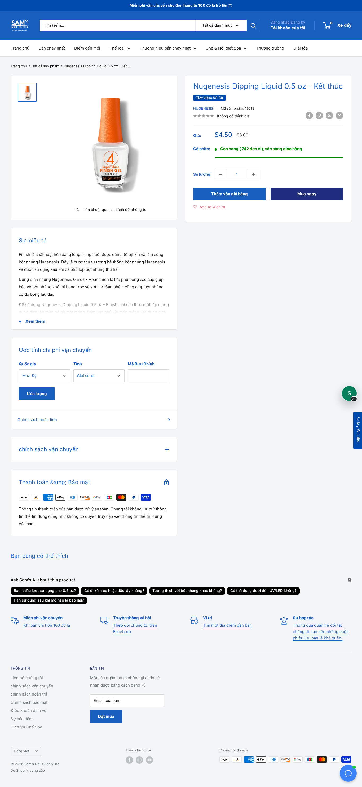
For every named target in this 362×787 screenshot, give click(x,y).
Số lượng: (202, 174)
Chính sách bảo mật (29, 702)
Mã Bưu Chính (141, 363)
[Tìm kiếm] (253, 25)
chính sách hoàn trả (29, 694)
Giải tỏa (300, 48)
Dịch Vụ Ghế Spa (26, 726)
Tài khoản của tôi (288, 27)
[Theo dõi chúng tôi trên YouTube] (149, 760)
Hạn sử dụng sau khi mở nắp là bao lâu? (49, 600)
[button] (209, 207)
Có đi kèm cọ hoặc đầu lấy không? (114, 590)
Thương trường (270, 48)
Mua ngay (306, 193)
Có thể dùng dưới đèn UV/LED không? (263, 590)
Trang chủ (20, 48)
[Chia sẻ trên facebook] (309, 115)
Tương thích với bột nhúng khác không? (187, 590)
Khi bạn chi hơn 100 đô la (46, 625)
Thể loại (117, 48)
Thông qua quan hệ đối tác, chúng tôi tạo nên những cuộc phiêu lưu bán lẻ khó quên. (320, 631)
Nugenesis (203, 108)
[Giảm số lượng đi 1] (220, 174)
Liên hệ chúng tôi (27, 677)
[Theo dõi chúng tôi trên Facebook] (129, 760)
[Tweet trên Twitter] (329, 115)
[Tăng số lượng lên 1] (253, 174)
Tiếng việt (21, 751)
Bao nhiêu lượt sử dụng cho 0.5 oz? (45, 590)
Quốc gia (27, 363)
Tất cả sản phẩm (45, 66)
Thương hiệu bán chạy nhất (165, 48)
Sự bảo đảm (22, 718)
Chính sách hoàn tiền (37, 419)
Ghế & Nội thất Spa (223, 48)
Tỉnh (77, 363)
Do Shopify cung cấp (28, 770)
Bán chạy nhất (52, 48)
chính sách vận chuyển (32, 685)
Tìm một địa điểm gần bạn (227, 625)
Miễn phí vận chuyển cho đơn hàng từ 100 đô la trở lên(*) (181, 5)
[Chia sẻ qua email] (339, 115)
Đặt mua (106, 716)
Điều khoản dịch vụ (28, 710)
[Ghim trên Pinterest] (319, 115)
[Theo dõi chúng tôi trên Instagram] (139, 760)
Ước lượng (37, 393)
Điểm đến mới (87, 48)
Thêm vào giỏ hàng (229, 193)
